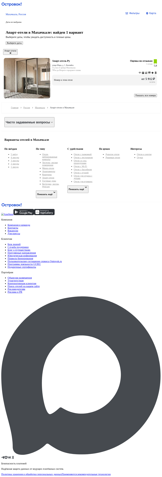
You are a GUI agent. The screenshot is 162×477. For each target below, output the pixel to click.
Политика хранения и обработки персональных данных (31, 474)
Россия (26, 107)
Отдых (140, 157)
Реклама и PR (15, 292)
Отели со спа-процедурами (80, 162)
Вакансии (13, 230)
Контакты (13, 227)
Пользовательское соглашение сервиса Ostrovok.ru (35, 261)
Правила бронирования (20, 258)
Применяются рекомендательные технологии (86, 474)
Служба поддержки (18, 247)
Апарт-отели (48, 178)
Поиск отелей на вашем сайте (24, 286)
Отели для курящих (83, 181)
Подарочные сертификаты (22, 267)
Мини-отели (48, 168)
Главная (14, 107)
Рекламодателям (16, 289)
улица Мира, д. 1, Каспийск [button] (63, 65)
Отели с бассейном (83, 169)
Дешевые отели (112, 157)
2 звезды (15, 164)
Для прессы (14, 233)
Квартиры (47, 174)
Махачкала (40, 107)
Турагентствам (16, 280)
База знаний (14, 244)
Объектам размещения (20, 277)
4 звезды (15, 157)
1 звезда (15, 167)
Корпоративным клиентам (22, 283)
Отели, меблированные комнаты (49, 157)
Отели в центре (144, 154)
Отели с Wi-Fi (80, 166)
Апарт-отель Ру (61, 61)
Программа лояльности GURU (24, 264)
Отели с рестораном (83, 157)
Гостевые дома (49, 181)
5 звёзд (14, 154)
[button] (15, 17)
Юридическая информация (22, 255)
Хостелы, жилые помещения (50, 163)
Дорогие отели (112, 154)
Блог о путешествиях (19, 250)
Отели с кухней (81, 173)
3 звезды (15, 161)
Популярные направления (22, 252)
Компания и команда (19, 225)
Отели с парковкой (83, 154)
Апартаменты (48, 171)
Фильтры (134, 13)
